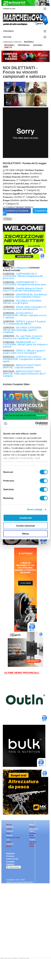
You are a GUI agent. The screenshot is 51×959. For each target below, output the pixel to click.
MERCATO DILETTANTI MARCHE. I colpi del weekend (22, 366)
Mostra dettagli (34, 509)
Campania (9, 831)
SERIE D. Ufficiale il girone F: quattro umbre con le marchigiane (24, 351)
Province (12, 31)
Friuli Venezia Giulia (13, 837)
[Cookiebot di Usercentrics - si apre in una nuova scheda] (36, 424)
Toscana (32, 837)
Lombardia (10, 844)
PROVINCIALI (24, 45)
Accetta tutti (26, 518)
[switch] (44, 480)
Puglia (31, 831)
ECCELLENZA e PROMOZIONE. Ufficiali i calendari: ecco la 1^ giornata (24, 315)
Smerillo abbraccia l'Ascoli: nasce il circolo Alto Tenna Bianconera (23, 289)
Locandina (10, 862)
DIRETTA (8, 47)
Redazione (10, 854)
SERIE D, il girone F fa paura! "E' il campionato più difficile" (24, 322)
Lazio (8, 839)
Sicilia (31, 835)
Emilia (8, 833)
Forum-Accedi (12, 9)
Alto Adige (32, 842)
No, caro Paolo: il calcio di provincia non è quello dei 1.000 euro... (22, 337)
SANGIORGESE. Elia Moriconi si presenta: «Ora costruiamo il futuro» (25, 295)
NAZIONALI (29, 42)
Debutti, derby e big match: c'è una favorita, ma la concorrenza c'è (24, 308)
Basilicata (9, 827)
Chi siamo (10, 856)
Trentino (32, 839)
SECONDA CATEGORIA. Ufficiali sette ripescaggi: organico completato (22, 329)
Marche (8, 846)
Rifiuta (25, 533)
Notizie (10, 37)
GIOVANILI (37, 45)
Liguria (8, 842)
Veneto (31, 846)
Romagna (9, 835)
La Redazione (21, 268)
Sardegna (32, 833)
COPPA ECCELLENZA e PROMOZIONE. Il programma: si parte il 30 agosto (24, 359)
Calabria (9, 829)
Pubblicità (10, 864)
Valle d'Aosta (33, 829)
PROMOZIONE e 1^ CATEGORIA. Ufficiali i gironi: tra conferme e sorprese (25, 344)
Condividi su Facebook (17, 211)
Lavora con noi (12, 859)
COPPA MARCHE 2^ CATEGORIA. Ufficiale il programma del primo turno (23, 276)
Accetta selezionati (25, 526)
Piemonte (32, 827)
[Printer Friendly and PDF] (7, 219)
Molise (31, 824)
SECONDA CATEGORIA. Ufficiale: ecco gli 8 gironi (22, 302)
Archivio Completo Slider (16, 384)
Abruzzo (9, 824)
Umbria (31, 844)
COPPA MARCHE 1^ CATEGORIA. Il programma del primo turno (24, 283)
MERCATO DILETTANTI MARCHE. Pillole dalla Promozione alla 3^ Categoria (24, 373)
